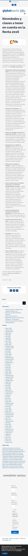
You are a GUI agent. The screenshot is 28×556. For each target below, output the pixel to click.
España (10, 453)
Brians (4, 451)
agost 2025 (8, 333)
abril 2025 (8, 339)
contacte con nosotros (13, 273)
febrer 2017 (8, 439)
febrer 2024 (8, 354)
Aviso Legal (5, 538)
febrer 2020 (8, 410)
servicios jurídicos (13, 466)
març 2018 (8, 424)
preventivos (5, 463)
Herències (15, 454)
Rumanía (19, 464)
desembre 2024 (9, 346)
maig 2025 (8, 338)
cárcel (7, 451)
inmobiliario (5, 458)
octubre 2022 (8, 379)
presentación (22, 461)
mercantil (11, 459)
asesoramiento (16, 449)
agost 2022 (8, 382)
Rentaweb (11, 464)
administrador (6, 448)
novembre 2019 (9, 414)
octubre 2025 (8, 330)
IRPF (15, 458)
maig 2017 (8, 434)
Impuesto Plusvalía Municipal (16, 456)
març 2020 (8, 408)
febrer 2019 (8, 419)
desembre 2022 (9, 375)
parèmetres (19, 550)
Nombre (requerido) (14, 486)
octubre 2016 (8, 442)
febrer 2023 (8, 372)
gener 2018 (8, 427)
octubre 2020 (8, 405)
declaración (22, 451)
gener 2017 (8, 440)
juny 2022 (7, 385)
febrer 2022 (8, 390)
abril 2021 (8, 398)
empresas (4, 453)
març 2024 (8, 352)
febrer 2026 (8, 328)
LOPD (3, 459)
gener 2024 (8, 356)
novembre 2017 (9, 431)
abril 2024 (8, 351)
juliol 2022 (8, 383)
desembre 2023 (9, 357)
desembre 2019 (9, 413)
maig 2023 (8, 367)
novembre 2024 (9, 348)
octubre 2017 (8, 432)
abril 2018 (8, 423)
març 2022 (8, 388)
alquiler (12, 448)
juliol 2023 (8, 364)
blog (22, 449)
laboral (21, 458)
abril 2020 (8, 406)
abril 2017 (8, 436)
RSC (10, 540)
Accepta (4, 553)
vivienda (21, 467)
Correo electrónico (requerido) (14, 502)
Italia (17, 458)
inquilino (11, 458)
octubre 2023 (8, 361)
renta (7, 464)
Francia (21, 453)
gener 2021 (8, 401)
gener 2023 (8, 374)
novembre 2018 (9, 421)
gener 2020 (8, 411)
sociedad (12, 467)
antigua (10, 449)
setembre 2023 (9, 362)
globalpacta (9, 454)
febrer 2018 (8, 426)
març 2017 (8, 437)
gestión (4, 454)
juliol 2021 (8, 395)
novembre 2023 (9, 359)
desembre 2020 (9, 403)
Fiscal (10, 280)
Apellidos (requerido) (14, 494)
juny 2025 (7, 336)
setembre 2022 (9, 380)
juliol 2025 (8, 335)
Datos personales (13, 451)
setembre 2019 (9, 416)
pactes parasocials (13, 461)
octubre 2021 (8, 393)
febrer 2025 (8, 343)
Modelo (16, 459)
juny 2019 (7, 418)
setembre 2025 (9, 331)
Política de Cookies (14, 538)
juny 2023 (7, 366)
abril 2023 (8, 369)
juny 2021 (7, 396)
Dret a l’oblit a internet (11, 316)
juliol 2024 (8, 349)
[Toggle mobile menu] (25, 13)
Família (14, 453)
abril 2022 (8, 387)
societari (17, 467)
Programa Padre (13, 463)
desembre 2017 (9, 429)
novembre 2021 (9, 392)
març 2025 (8, 341)
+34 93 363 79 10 (15, 1)
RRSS (15, 464)
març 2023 (8, 370)
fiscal (17, 453)
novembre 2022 (9, 377)
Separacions (5, 466)
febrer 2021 (8, 400)
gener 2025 (8, 344)
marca (7, 459)
